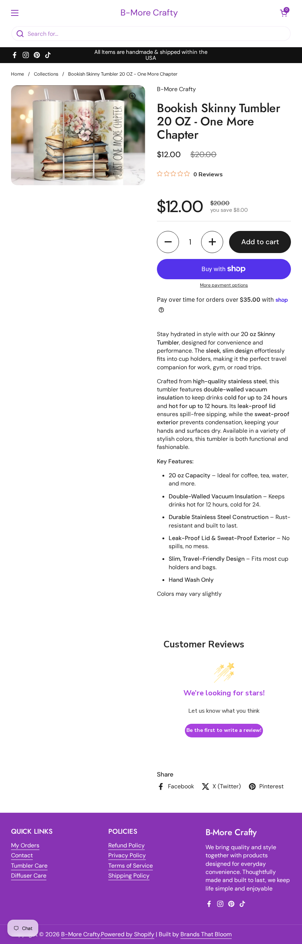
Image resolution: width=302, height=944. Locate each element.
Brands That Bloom (206, 934)
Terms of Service (130, 865)
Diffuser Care (28, 875)
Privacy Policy (127, 855)
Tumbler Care (29, 865)
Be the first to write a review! (223, 730)
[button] (168, 242)
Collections (46, 74)
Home (17, 74)
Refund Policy (126, 845)
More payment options (224, 285)
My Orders (25, 845)
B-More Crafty (149, 12)
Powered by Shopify (127, 934)
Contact (22, 855)
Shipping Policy (129, 875)
